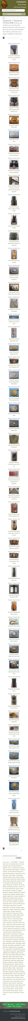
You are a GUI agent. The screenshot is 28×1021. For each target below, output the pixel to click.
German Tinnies (20, 902)
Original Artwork (19, 968)
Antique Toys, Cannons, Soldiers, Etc (13, 869)
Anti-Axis (10, 868)
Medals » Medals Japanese (14, 956)
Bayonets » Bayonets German (11, 879)
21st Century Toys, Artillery (14, 864)
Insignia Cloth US (14, 934)
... (19, 37)
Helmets (21, 913)
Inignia (9, 920)
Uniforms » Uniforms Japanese (12, 990)
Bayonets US (15, 885)
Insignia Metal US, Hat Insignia (19, 949)
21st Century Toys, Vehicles (16, 866)
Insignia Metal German (13, 947)
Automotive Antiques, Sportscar (9, 873)
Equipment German (13, 898)
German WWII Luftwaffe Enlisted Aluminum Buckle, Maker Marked (14, 382)
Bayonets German (15, 883)
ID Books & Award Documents (17, 919)
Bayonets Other (10, 885)
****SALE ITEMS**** (14, 862)
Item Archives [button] (19, 1006)
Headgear (18, 907)
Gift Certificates (12, 907)
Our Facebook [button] (9, 1006)
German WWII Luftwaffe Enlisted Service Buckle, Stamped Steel (14, 277)
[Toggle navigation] (4, 18)
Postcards (15, 973)
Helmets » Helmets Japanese (18, 915)
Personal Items (20, 970)
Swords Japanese (18, 985)
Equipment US (5, 892)
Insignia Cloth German (7, 932)
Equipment (20, 890)
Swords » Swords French (17, 979)
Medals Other (5, 962)
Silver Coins (7, 975)
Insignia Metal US (9, 949)
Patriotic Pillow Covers (12, 970)
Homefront (5, 919)
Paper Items (5, 970)
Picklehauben (22, 971)
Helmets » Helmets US (17, 917)
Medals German (14, 960)
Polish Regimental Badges (7, 973)
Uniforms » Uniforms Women (13, 992)
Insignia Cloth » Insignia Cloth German (13, 924)
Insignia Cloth (9, 922)
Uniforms (21, 987)
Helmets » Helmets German (8, 915)
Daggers (21, 888)
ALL (8, 862)
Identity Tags (5, 920)
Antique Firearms (16, 868)
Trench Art (12, 987)
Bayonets (14, 877)
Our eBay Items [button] (18, 1004)
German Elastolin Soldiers (7, 903)
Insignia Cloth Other (6, 934)
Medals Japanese (20, 960)
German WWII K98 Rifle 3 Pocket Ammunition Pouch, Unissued (14, 561)
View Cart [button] (5, 1004)
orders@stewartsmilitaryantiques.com (18, 1018)
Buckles (21, 886)
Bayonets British (8, 883)
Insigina (19, 920)
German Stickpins (6, 905)
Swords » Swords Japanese (15, 981)
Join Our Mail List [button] (11, 1004)
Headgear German (16, 913)
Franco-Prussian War (13, 902)
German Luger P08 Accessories (18, 903)
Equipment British (6, 898)
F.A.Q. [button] (14, 1006)
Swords (22, 977)
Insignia (4, 922)
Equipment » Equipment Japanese (17, 894)
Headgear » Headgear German (15, 909)
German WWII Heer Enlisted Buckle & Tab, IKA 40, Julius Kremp (14, 734)
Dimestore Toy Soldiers (7, 890)
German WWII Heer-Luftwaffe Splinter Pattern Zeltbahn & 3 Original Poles (14, 497)
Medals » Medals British (16, 954)
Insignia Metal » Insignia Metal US (14, 945)
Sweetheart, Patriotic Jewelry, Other (13, 977)
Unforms (16, 987)
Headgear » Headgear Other (16, 911)
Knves (7, 954)
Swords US (8, 987)
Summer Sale (17, 975)
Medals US (16, 962)
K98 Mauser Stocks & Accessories (17, 953)
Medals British (7, 960)
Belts (19, 885)
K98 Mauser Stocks (6, 953)
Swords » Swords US (12, 983)
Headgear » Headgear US (7, 913)
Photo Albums (5, 971)
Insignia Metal (8, 939)
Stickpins (12, 975)
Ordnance (14, 968)
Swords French (5, 985)
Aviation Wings (18, 873)
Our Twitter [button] (23, 1004)
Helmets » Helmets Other (7, 917)
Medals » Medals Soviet (12, 958)
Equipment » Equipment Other (8, 896)
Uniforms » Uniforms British (8, 989)
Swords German (12, 985)
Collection (18, 888)
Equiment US (14, 890)
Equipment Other (10, 900)
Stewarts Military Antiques (15, 1011)
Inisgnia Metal (15, 920)
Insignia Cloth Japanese (16, 932)
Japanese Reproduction (21, 951)
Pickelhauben (16, 971)
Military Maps (8, 968)
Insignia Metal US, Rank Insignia (9, 951)
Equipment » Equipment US (20, 896)
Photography (11, 971)
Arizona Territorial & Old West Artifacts (15, 871)
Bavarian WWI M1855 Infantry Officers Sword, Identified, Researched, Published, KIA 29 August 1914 (14, 188)
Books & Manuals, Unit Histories (13, 886)
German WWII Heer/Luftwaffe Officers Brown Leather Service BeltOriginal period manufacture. (14, 480)
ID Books (9, 919)
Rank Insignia (20, 973)
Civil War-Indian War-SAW (10, 888)
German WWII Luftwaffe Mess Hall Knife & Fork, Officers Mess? (14, 321)
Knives (4, 954)
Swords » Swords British (7, 979)
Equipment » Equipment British (14, 892)
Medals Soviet (11, 962)
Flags (7, 902)
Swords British (19, 983)
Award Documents (12, 875)
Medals (10, 954)
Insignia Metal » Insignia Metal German (13, 941)
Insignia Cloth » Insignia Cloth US (14, 928)
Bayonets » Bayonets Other (12, 881)
